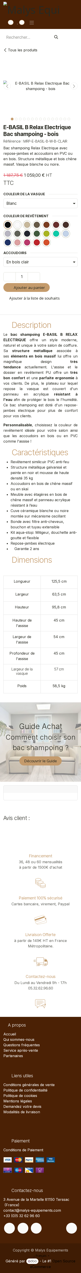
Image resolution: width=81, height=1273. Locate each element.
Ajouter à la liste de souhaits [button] (34, 298)
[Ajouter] (34, 276)
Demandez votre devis (22, 1106)
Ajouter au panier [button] (29, 287)
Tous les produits (22, 50)
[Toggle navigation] (31, 22)
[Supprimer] (9, 276)
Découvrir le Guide (40, 760)
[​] (9, 1228)
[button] (7, 86)
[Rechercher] (56, 37)
